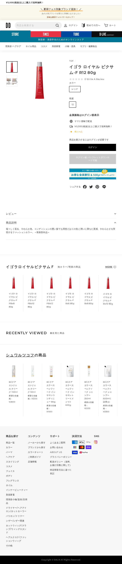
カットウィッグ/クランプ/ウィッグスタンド (16, 529)
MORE (108, 266)
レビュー (11, 213)
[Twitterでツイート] (91, 186)
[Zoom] (39, 80)
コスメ (44, 46)
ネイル (9, 485)
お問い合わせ (56, 447)
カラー (72, 83)
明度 (71, 98)
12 (73, 104)
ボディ (9, 475)
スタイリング (12, 461)
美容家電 (56, 46)
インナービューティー (17, 490)
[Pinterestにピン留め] (97, 186)
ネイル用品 (31, 46)
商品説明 (11, 222)
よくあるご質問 (57, 442)
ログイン (92, 147)
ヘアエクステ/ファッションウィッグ (16, 539)
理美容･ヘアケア (13, 46)
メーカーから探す (37, 442)
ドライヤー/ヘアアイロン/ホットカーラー (16, 509)
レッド (75, 89)
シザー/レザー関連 (15, 520)
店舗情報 (32, 461)
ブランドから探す (37, 447)
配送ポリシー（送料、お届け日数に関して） (61, 463)
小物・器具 (70, 46)
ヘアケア (10, 457)
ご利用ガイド (34, 457)
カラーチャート (35, 452)
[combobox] (38, 25)
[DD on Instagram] (95, 442)
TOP (71, 61)
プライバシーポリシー (61, 457)
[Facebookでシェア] (85, 186)
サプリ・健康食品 (88, 46)
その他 (9, 545)
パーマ (9, 452)
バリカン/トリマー (15, 516)
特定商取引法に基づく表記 (61, 472)
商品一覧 (10, 442)
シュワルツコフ (20, 355)
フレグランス (12, 480)
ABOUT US (56, 452)
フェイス (10, 471)
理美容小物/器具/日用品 (16, 501)
